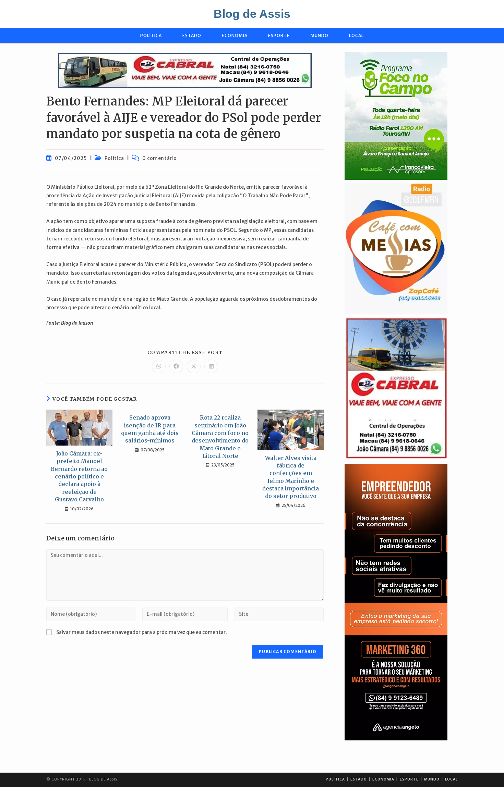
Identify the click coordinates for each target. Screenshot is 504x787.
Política (114, 158)
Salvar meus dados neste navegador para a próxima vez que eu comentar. (141, 632)
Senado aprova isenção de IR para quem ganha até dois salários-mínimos (150, 429)
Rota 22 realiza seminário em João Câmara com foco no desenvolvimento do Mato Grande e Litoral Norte (220, 436)
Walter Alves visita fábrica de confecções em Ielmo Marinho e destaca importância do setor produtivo (290, 477)
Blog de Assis (252, 13)
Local (451, 779)
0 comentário (159, 158)
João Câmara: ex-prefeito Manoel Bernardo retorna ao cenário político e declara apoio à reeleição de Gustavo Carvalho (79, 476)
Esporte (409, 779)
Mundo (432, 779)
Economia (383, 779)
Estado (358, 779)
